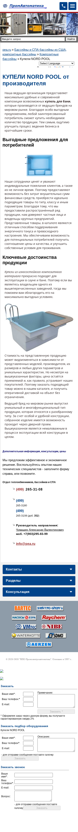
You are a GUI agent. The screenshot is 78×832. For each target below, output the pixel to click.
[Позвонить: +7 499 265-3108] (63, 6)
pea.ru (6, 49)
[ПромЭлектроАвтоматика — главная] (24, 6)
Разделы (13, 580)
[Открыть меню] (72, 6)
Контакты (14, 569)
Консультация (17, 592)
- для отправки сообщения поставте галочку (27, 754)
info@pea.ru (25, 544)
